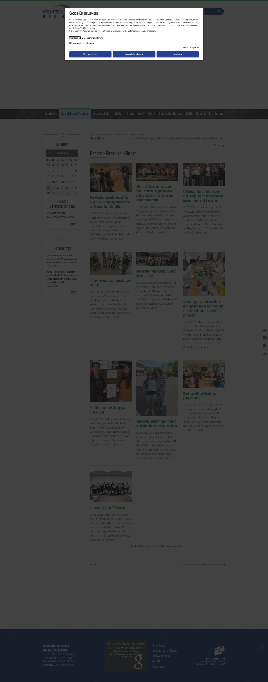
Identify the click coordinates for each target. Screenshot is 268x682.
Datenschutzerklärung (92, 38)
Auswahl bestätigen (134, 54)
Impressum (74, 38)
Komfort (90, 43)
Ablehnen (177, 54)
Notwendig (77, 43)
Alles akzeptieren (90, 54)
